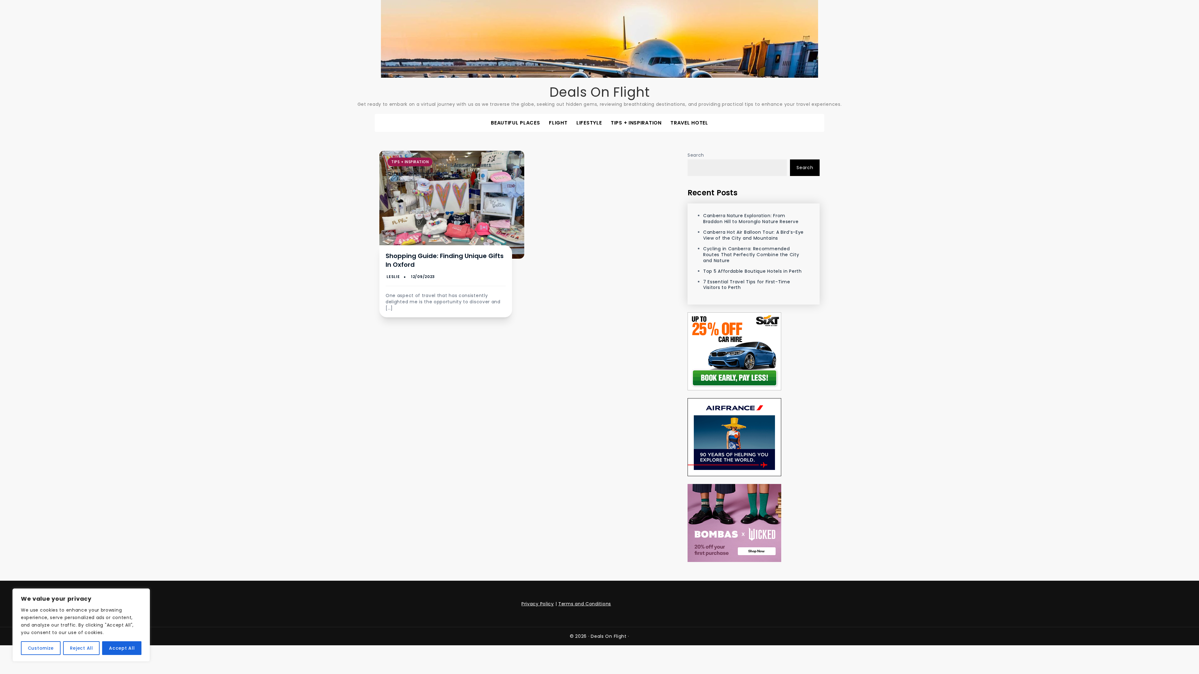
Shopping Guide (425, 173)
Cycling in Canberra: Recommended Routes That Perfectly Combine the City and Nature (751, 255)
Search (696, 155)
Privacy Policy (537, 604)
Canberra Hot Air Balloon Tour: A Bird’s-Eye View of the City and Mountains (753, 235)
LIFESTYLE (589, 122)
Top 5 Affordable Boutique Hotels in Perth (752, 271)
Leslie (393, 276)
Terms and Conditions (584, 604)
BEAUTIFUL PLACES (515, 122)
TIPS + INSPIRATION (636, 122)
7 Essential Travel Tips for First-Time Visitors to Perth (746, 285)
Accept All (122, 648)
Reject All (81, 648)
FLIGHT (558, 122)
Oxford (395, 173)
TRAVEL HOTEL (689, 122)
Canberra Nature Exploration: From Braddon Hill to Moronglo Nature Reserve (750, 218)
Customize (41, 648)
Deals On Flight (600, 92)
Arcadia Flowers (472, 165)
